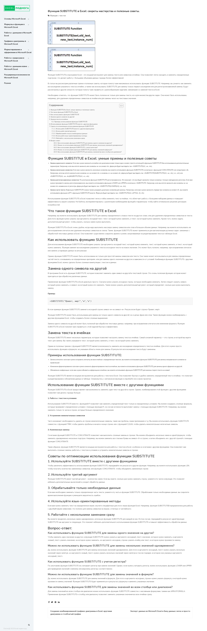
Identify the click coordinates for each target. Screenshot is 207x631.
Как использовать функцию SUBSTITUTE (65, 115)
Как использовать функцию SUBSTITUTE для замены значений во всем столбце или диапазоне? (89, 152)
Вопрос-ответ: (55, 141)
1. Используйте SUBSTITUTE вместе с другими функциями (74, 129)
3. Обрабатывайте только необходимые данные (70, 134)
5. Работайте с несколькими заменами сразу (69, 138)
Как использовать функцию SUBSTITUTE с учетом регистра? (78, 147)
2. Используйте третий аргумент (65, 131)
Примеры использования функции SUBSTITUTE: (71, 122)
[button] (120, 106)
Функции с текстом (58, 16)
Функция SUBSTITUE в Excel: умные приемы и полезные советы (73, 110)
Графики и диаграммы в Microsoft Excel (15, 42)
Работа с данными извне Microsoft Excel (15, 68)
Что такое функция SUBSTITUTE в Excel (64, 112)
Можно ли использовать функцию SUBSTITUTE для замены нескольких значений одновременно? (90, 145)
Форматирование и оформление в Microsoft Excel (18, 51)
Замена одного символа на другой (62, 117)
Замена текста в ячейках (59, 119)
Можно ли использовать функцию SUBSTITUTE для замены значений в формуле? (85, 150)
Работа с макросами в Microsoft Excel (14, 59)
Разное (7, 83)
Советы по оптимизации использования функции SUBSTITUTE (72, 126)
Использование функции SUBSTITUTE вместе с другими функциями (74, 124)
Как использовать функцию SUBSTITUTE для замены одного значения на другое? (85, 143)
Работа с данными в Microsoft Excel (18, 34)
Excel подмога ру (20, 629)
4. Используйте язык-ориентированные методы (70, 136)
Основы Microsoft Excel (15, 19)
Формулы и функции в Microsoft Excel (14, 26)
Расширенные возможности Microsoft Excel (17, 76)
